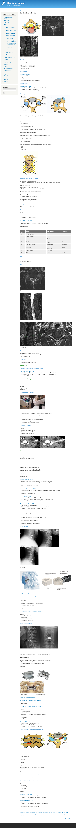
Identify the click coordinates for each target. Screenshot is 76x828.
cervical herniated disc (53, 812)
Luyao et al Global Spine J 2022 (27, 371)
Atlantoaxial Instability (10, 33)
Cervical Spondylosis (70, 818)
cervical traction (52, 814)
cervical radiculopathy (33, 812)
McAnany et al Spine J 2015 (26, 794)
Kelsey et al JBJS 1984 (25, 74)
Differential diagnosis (8, 75)
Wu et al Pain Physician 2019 (26, 800)
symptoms (59, 812)
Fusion (31, 814)
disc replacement (58, 814)
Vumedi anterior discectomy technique (28, 596)
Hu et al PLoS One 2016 (25, 496)
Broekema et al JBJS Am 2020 (26, 479)
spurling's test (22, 815)
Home (2, 10)
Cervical (11, 10)
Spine (6, 10)
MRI (62, 812)
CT (64, 812)
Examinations (7, 72)
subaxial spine (22, 812)
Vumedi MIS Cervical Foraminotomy (28, 777)
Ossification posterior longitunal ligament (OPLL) (11, 45)
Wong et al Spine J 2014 (25, 86)
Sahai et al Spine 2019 (25, 516)
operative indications (45, 814)
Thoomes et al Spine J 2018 (26, 220)
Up (47, 818)
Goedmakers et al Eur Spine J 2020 (27, 488)
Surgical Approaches (8, 68)
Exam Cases (6, 81)
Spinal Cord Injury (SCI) (10, 57)
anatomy (27, 812)
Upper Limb (6, 20)
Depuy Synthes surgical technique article (29, 593)
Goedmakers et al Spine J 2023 (27, 503)
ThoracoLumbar (8, 56)
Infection (6, 59)
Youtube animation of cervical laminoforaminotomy (31, 774)
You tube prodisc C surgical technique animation (30, 700)
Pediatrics (6, 64)
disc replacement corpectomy (67, 814)
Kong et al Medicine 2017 (25, 721)
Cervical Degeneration (19, 10)
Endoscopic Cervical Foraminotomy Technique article (31, 780)
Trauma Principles (8, 70)
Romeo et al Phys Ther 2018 (26, 418)
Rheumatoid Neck (9, 51)
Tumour (6, 60)
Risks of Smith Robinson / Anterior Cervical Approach (31, 611)
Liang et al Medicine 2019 (25, 412)
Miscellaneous (8, 62)
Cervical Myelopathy (11, 41)
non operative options (37, 814)
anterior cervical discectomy (25, 814)
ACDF (67, 812)
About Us (6, 79)
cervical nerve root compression (43, 812)
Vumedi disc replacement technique (27, 697)
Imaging (5, 74)
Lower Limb (6, 22)
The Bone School (16, 2)
